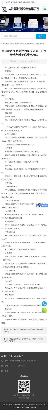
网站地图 (33, 407)
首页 (12, 44)
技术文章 (19, 44)
